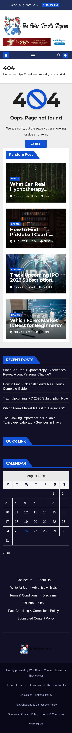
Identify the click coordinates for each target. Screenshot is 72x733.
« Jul (6, 553)
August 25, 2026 (26, 196)
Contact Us (24, 580)
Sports (15, 224)
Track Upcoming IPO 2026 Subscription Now (34, 280)
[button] (58, 55)
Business (16, 269)
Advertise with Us (44, 587)
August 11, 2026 (26, 241)
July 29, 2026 (23, 332)
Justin (49, 196)
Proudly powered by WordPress (24, 670)
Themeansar (36, 675)
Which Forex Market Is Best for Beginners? (36, 322)
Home (7, 74)
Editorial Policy (33, 603)
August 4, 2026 (25, 286)
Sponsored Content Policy (36, 618)
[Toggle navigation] (33, 55)
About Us (44, 580)
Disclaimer (50, 595)
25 (16, 531)
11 (16, 512)
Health (15, 179)
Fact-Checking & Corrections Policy (33, 611)
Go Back (36, 143)
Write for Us (18, 587)
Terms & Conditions (23, 595)
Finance (15, 315)
